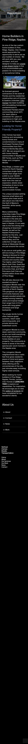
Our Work (4, 463)
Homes (4, 449)
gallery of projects (13, 391)
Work (7, 430)
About (7, 412)
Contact (8, 418)
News (7, 424)
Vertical (4, 447)
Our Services (6, 461)
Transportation (7, 453)
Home (3, 457)
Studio (4, 451)
